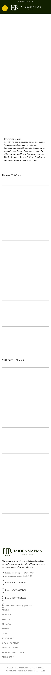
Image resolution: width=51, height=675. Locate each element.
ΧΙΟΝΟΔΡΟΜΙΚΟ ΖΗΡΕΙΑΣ (14, 652)
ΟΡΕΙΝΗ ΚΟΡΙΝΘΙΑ (10, 643)
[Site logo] (26, 8)
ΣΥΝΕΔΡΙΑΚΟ (8, 638)
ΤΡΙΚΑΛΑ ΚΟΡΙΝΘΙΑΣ (11, 647)
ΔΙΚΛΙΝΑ (5, 628)
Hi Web (42, 671)
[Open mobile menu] (5, 8)
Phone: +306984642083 (15, 598)
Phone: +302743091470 (15, 582)
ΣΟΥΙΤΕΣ (6, 619)
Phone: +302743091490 (15, 590)
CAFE (4, 633)
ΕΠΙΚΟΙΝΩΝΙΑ (8, 657)
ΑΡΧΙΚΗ (5, 610)
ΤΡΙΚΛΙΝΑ (6, 624)
